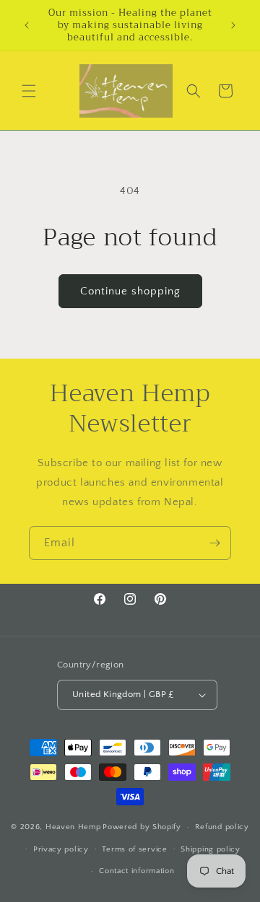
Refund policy (222, 827)
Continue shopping (130, 291)
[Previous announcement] (27, 25)
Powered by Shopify (142, 827)
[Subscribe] (214, 543)
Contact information (136, 871)
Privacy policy (61, 849)
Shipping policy (210, 849)
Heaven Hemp (73, 827)
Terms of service (134, 849)
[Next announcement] (233, 25)
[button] (29, 91)
